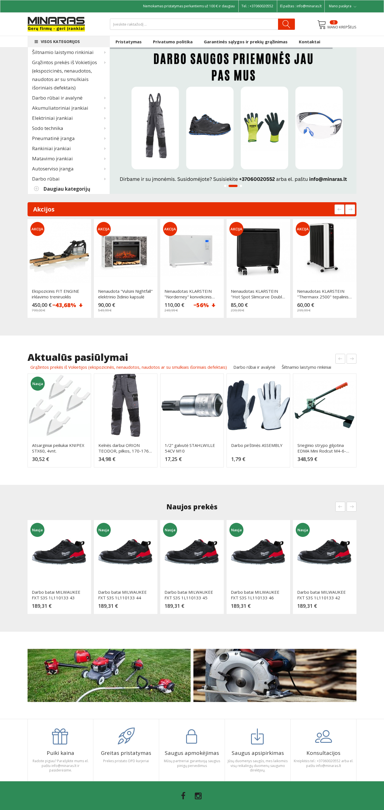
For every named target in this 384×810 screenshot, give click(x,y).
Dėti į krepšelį (61, 312)
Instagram (198, 796)
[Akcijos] (233, 121)
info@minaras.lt (309, 6)
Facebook (183, 796)
